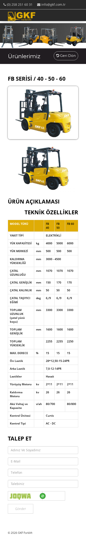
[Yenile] (43, 496)
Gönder (20, 509)
